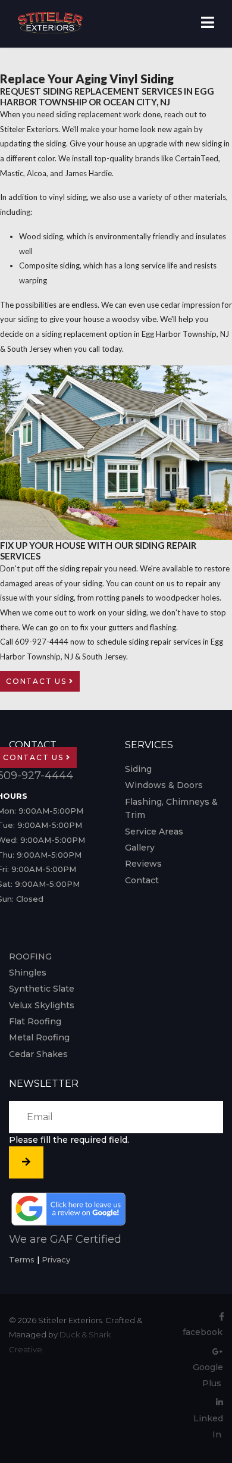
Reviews (143, 863)
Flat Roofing (35, 1021)
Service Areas (154, 831)
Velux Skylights (41, 1005)
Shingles (27, 972)
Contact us (37, 681)
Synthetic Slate (41, 988)
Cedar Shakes (38, 1054)
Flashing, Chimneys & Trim (171, 808)
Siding (138, 769)
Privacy (56, 1259)
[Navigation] (207, 24)
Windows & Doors (164, 785)
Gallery (140, 847)
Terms (22, 1259)
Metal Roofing (39, 1037)
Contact (142, 880)
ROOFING (30, 956)
